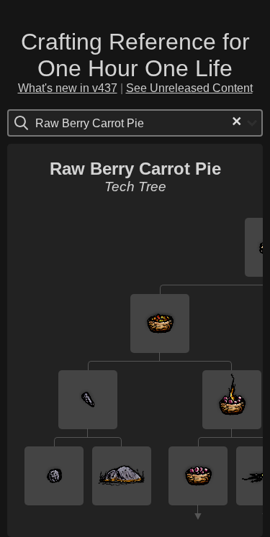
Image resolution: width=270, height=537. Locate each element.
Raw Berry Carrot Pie (135, 168)
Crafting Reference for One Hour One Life (135, 55)
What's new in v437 (67, 88)
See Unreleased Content (189, 88)
